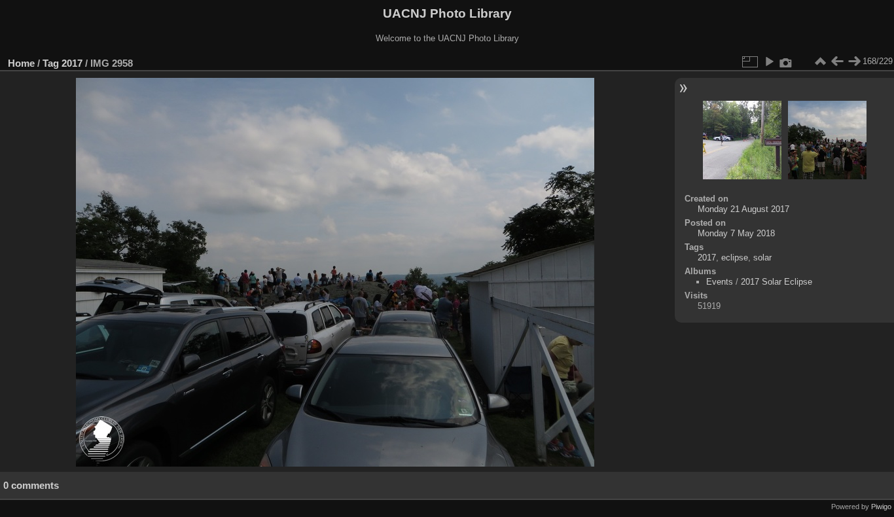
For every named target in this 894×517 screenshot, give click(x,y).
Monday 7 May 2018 (736, 233)
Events (719, 282)
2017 (72, 63)
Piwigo (881, 506)
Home (21, 63)
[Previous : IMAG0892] (837, 61)
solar (762, 257)
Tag (51, 63)
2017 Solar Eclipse (776, 282)
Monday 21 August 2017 (743, 209)
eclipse (734, 257)
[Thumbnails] (820, 61)
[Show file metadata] (786, 61)
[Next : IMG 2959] (854, 61)
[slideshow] (769, 61)
